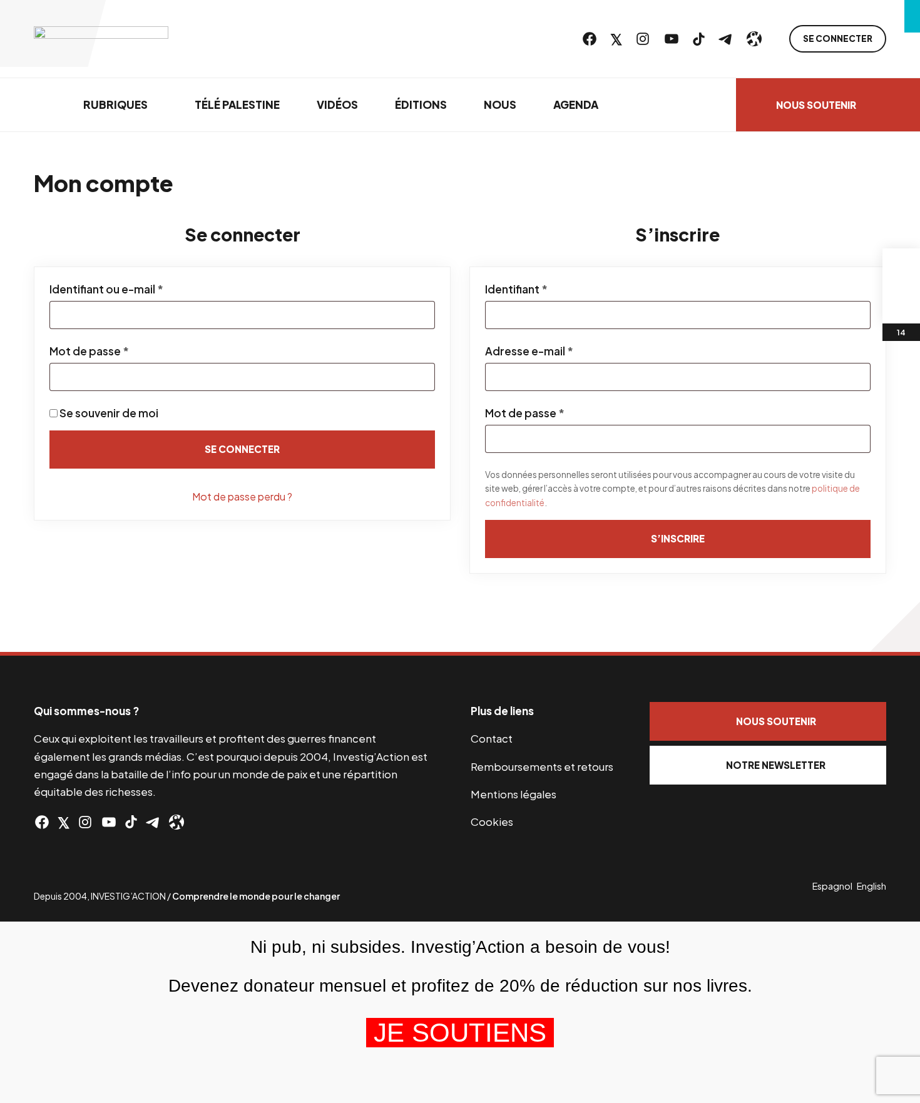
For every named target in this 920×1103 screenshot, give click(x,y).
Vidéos (337, 104)
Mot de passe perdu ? (242, 496)
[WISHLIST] (901, 304)
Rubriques (115, 104)
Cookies (492, 821)
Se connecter (837, 38)
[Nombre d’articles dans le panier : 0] (901, 267)
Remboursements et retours (542, 766)
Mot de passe (119, 351)
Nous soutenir (816, 105)
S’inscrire (678, 538)
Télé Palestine (237, 104)
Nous (500, 104)
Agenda (575, 104)
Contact (492, 738)
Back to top (895, 627)
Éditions (421, 104)
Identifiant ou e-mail (136, 289)
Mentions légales (513, 794)
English (871, 886)
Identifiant (546, 289)
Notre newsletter (775, 765)
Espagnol (832, 886)
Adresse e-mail (559, 351)
